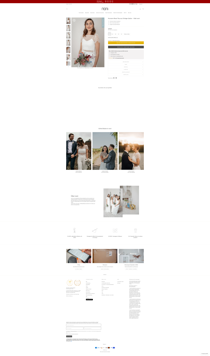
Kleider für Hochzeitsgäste (117, 12)
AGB (86, 296)
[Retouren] (105, 256)
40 (118, 34)
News (102, 290)
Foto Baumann (79, 172)
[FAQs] (78, 256)
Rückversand (88, 290)
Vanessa (133, 171)
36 (112, 34)
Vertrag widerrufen (89, 299)
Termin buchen (81, 12)
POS (100, 351)
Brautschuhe (92, 12)
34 (109, 34)
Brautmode (87, 12)
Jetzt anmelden (69, 336)
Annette (106, 171)
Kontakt (87, 287)
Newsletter (103, 281)
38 (115, 34)
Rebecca (80, 171)
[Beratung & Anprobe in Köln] (131, 256)
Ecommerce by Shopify (106, 351)
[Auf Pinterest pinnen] (114, 78)
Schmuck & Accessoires (100, 12)
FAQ (86, 281)
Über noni (129, 12)
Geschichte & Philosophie (105, 287)
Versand (138, 279)
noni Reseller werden (120, 281)
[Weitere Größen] (127, 35)
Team (102, 293)
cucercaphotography (132, 286)
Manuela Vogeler (106, 172)
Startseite (104, 274)
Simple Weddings (132, 172)
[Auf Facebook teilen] (116, 78)
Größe (109, 32)
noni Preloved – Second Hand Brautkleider (108, 284)
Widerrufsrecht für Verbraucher (90, 293)
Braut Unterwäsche (108, 12)
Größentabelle (88, 284)
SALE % (125, 12)
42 (121, 34)
